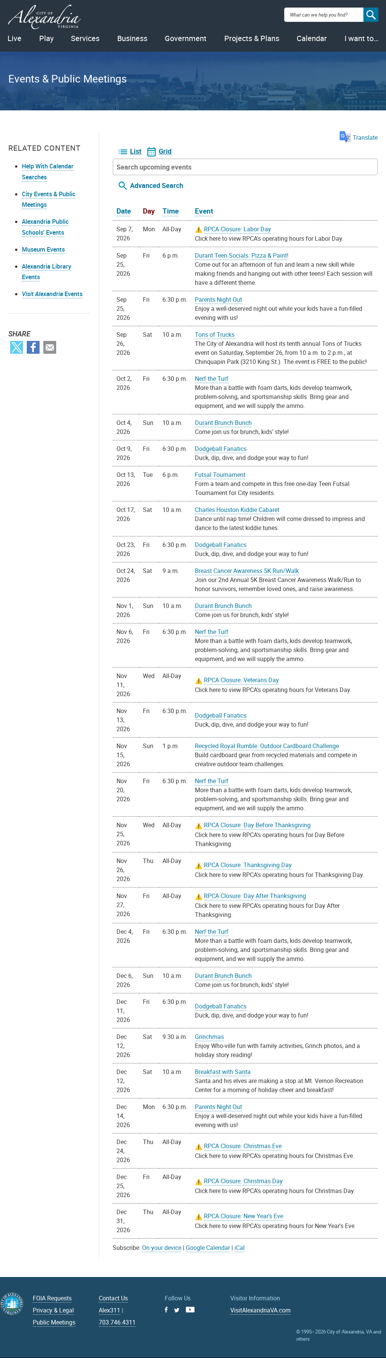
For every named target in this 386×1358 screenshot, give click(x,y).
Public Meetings (54, 1322)
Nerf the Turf (211, 378)
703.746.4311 (117, 1322)
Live (14, 38)
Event (204, 211)
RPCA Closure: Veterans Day (241, 680)
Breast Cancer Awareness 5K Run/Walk (247, 571)
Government (186, 38)
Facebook (33, 347)
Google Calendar (208, 1247)
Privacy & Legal (53, 1310)
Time (170, 211)
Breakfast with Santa (223, 1072)
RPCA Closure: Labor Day (237, 229)
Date (123, 211)
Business (132, 38)
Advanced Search (156, 185)
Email (49, 347)
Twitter (16, 347)
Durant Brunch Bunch (223, 423)
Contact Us (113, 1298)
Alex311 (109, 1310)
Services (85, 38)
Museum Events (43, 249)
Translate (365, 137)
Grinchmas (209, 1037)
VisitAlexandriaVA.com (260, 1310)
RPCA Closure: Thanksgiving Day (248, 865)
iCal (239, 1247)
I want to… (361, 38)
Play (46, 38)
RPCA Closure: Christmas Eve (243, 1146)
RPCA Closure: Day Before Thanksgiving (257, 825)
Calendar (312, 38)
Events (52, 294)
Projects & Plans (251, 38)
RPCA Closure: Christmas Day (243, 1181)
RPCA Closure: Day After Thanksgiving (255, 896)
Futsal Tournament (220, 474)
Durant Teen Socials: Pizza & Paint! (241, 255)
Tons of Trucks (214, 334)
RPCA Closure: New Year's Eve (243, 1216)
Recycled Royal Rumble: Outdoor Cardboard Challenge (267, 746)
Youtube (190, 1309)
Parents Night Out (218, 299)
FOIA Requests (52, 1298)
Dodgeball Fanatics (221, 449)
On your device (161, 1247)
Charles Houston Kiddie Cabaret (237, 510)
